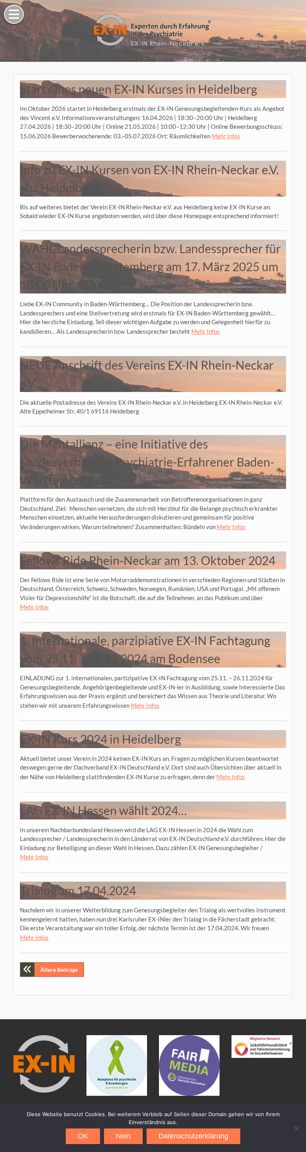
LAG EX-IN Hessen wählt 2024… (103, 810)
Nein (123, 1136)
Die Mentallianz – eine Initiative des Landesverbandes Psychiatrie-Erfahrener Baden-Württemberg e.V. (147, 462)
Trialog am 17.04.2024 (78, 890)
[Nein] (296, 1128)
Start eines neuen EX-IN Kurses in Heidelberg (138, 89)
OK (83, 1136)
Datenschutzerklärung (193, 1136)
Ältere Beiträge (59, 969)
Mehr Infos (226, 136)
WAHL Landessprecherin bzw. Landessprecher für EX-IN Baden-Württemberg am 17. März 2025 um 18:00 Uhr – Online (150, 266)
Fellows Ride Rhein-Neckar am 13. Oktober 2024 (147, 560)
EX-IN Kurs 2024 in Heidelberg (100, 739)
